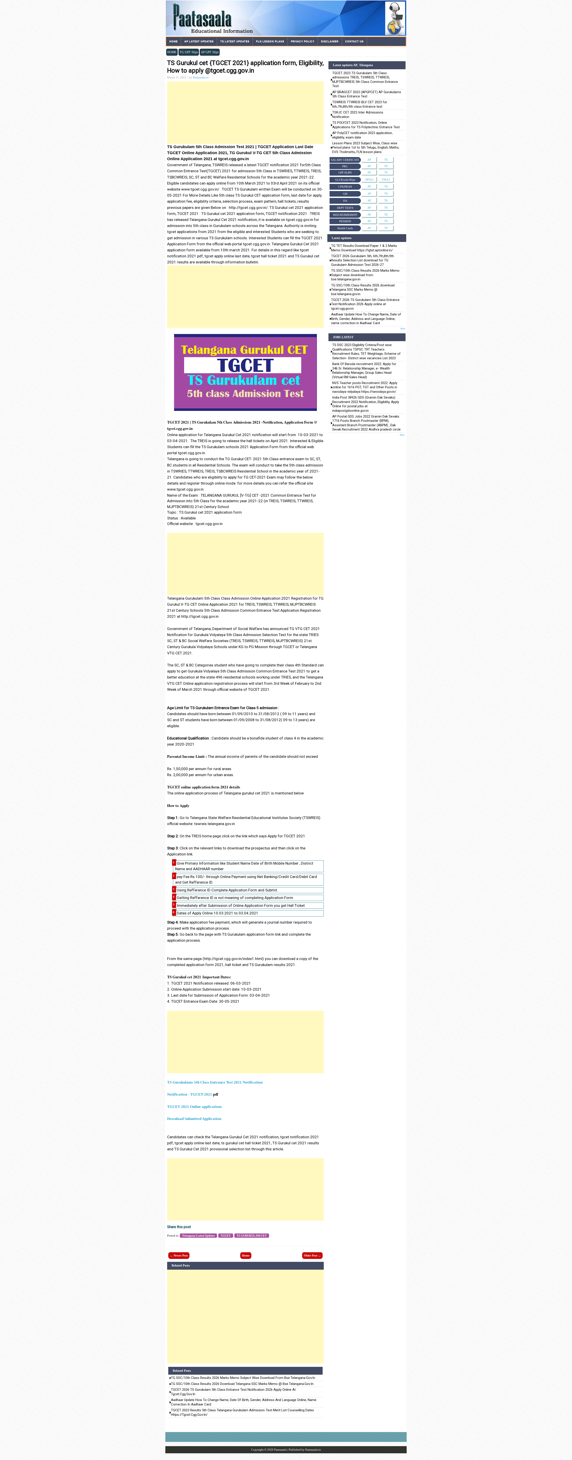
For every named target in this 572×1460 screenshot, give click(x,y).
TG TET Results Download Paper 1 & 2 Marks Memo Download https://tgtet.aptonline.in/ (364, 248)
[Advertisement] (245, 112)
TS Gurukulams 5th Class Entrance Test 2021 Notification (215, 1082)
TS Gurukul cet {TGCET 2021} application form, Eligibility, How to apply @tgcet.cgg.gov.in (245, 66)
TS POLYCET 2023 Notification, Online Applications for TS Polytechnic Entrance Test (366, 125)
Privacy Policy (302, 41)
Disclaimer (330, 41)
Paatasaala (280, 1449)
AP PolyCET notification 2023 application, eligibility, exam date (362, 135)
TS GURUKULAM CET (252, 1235)
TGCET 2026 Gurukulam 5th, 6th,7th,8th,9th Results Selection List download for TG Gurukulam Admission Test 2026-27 (362, 260)
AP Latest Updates (199, 41)
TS (386, 159)
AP (369, 159)
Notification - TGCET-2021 (189, 1094)
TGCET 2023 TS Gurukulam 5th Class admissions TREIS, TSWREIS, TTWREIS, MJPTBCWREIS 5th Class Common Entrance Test (365, 79)
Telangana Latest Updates (198, 1235)
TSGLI (386, 179)
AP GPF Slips (210, 52)
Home (173, 41)
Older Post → (312, 1255)
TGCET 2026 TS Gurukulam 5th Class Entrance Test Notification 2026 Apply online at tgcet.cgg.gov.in (233, 1392)
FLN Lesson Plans (270, 41)
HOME (172, 52)
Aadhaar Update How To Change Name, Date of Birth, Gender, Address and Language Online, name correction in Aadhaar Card (243, 1402)
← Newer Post (179, 1255)
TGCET (226, 1235)
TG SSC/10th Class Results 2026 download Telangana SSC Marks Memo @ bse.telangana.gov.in (242, 1384)
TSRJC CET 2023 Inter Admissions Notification (358, 114)
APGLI (369, 179)
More (402, 328)
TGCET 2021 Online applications (194, 1107)
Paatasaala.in (201, 77)
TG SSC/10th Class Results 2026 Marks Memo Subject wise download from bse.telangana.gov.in (243, 1378)
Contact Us (354, 41)
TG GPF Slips (189, 52)
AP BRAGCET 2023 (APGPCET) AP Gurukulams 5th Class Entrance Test (366, 94)
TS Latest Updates (234, 41)
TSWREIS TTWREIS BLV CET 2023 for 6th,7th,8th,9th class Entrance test (359, 104)
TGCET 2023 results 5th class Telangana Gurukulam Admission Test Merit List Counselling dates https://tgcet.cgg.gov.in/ (242, 1412)
